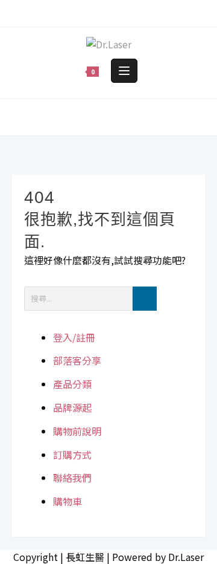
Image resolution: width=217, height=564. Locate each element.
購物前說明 (77, 431)
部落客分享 (77, 360)
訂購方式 (72, 454)
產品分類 (72, 384)
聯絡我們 (72, 477)
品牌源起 (72, 407)
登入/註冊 (74, 337)
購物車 (67, 501)
